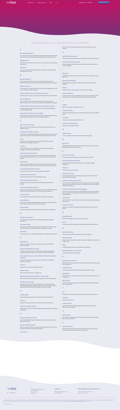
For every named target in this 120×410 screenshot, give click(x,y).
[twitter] (9, 392)
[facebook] (7, 392)
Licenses (33, 393)
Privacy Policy (34, 392)
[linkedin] (14, 392)
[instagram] (12, 392)
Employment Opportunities (37, 389)
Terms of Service (34, 390)
